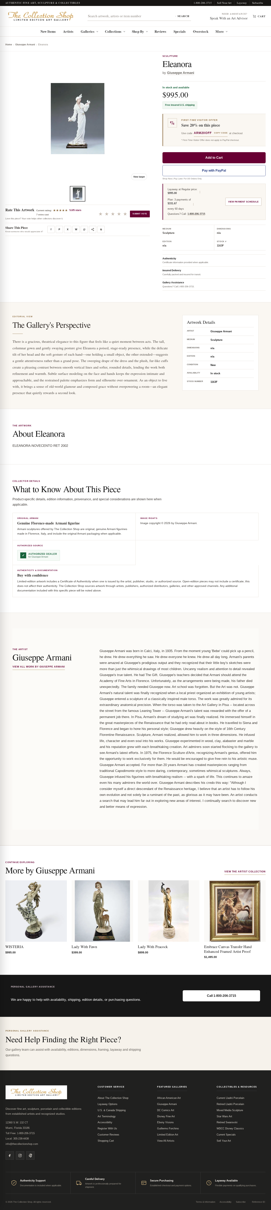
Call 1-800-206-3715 (221, 995)
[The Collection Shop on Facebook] (10, 1155)
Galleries (87, 31)
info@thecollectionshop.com (22, 1143)
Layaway (242, 3)
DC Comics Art (165, 1110)
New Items (48, 31)
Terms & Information (205, 1202)
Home (8, 44)
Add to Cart (214, 157)
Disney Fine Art (166, 1116)
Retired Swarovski (227, 1122)
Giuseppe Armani (25, 44)
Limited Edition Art (167, 1134)
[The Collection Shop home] (40, 16)
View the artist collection (245, 871)
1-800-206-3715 (203, 3)
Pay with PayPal (214, 170)
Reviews (160, 31)
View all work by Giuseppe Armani (38, 666)
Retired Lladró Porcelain (230, 1104)
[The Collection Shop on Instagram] (20, 1155)
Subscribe (257, 3)
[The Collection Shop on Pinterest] (30, 1155)
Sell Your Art (224, 3)
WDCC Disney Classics (230, 1128)
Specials (180, 31)
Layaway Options (107, 1104)
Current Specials (226, 1134)
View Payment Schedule (243, 202)
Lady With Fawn (84, 946)
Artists (68, 31)
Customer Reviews (108, 1134)
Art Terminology (107, 1116)
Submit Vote (140, 214)
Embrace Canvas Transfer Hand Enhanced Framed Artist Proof (228, 949)
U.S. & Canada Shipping (112, 1110)
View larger (139, 177)
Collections (113, 31)
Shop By (138, 31)
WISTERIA (14, 946)
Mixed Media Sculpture (230, 1110)
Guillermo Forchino (168, 1128)
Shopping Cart (106, 1140)
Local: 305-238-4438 (17, 1138)
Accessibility (105, 1122)
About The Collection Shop (113, 1097)
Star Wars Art (224, 1116)
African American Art (169, 1097)
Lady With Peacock (153, 946)
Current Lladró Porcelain (230, 1097)
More (219, 31)
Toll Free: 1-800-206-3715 (20, 1133)
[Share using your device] (92, 229)
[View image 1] (77, 194)
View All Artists (165, 1140)
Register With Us (107, 1128)
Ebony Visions (165, 1122)
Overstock (200, 31)
